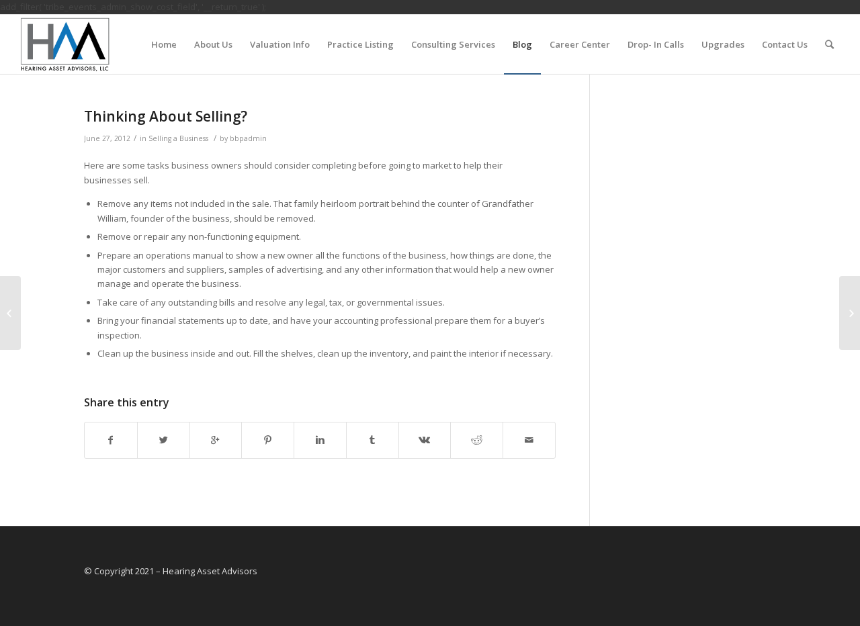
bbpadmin (248, 138)
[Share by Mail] (529, 439)
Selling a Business (178, 138)
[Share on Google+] (216, 439)
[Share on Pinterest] (268, 439)
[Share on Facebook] (111, 439)
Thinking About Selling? (165, 116)
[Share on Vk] (425, 439)
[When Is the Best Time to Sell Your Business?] (10, 313)
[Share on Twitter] (163, 439)
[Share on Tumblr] (372, 439)
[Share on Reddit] (477, 439)
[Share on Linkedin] (320, 439)
